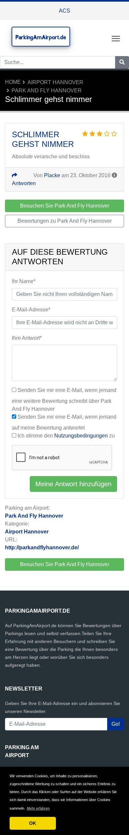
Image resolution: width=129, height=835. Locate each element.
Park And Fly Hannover (47, 90)
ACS (64, 11)
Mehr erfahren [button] (38, 808)
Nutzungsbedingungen (81, 435)
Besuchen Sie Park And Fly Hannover (64, 564)
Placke (52, 175)
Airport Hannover (55, 82)
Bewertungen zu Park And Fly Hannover (65, 221)
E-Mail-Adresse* (31, 309)
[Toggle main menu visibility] (116, 38)
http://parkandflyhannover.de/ (42, 547)
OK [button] (32, 823)
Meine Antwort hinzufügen (73, 484)
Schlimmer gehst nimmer (43, 139)
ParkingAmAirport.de (41, 37)
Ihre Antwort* (27, 338)
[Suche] (122, 62)
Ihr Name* (23, 281)
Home (13, 82)
